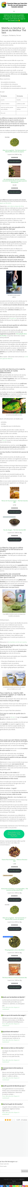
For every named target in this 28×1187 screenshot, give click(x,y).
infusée (4, 440)
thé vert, (12, 717)
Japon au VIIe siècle (5, 203)
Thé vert (18, 35)
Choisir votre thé (4, 1164)
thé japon (5, 35)
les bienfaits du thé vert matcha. (17, 642)
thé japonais (12, 318)
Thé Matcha (12, 35)
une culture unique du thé (15, 206)
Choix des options (14, 161)
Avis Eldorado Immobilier (14, 1183)
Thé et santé (3, 1166)
